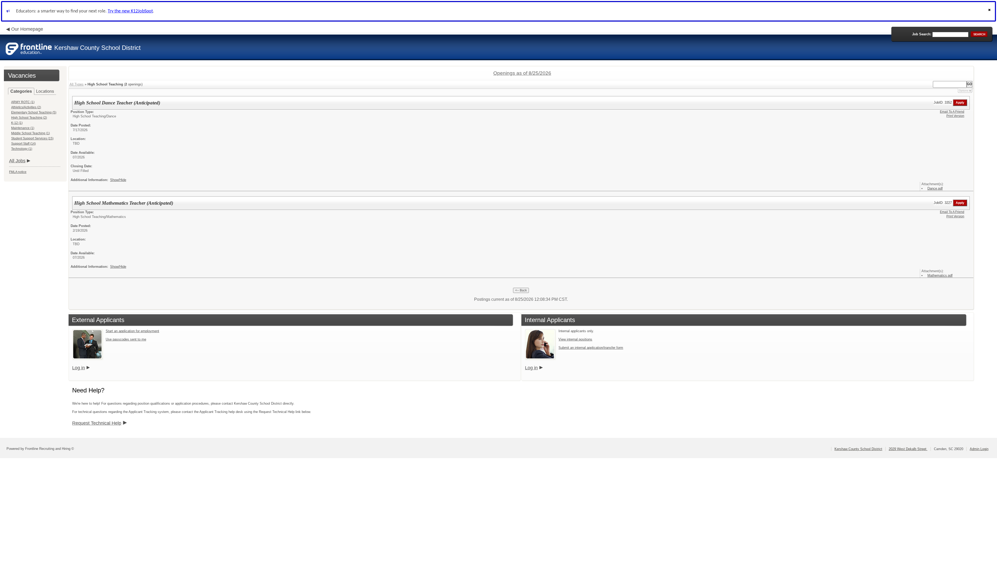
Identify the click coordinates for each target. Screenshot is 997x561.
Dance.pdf (935, 188)
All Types (77, 84)
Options (963, 90)
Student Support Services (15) (32, 138)
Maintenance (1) (22, 128)
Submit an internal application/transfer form (590, 348)
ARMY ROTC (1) (23, 102)
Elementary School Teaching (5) (33, 112)
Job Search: (921, 34)
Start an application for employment (132, 331)
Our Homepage (27, 29)
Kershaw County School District (858, 449)
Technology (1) (21, 149)
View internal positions (575, 339)
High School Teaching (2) (29, 117)
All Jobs (17, 160)
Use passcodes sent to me (126, 339)
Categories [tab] (21, 91)
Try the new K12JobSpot (130, 11)
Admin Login (979, 449)
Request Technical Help (96, 423)
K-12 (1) (17, 123)
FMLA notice (17, 172)
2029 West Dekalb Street (908, 449)
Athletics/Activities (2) (26, 107)
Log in (78, 367)
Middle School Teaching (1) (30, 133)
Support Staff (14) (23, 143)
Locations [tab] (45, 91)
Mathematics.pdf (940, 275)
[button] (990, 11)
